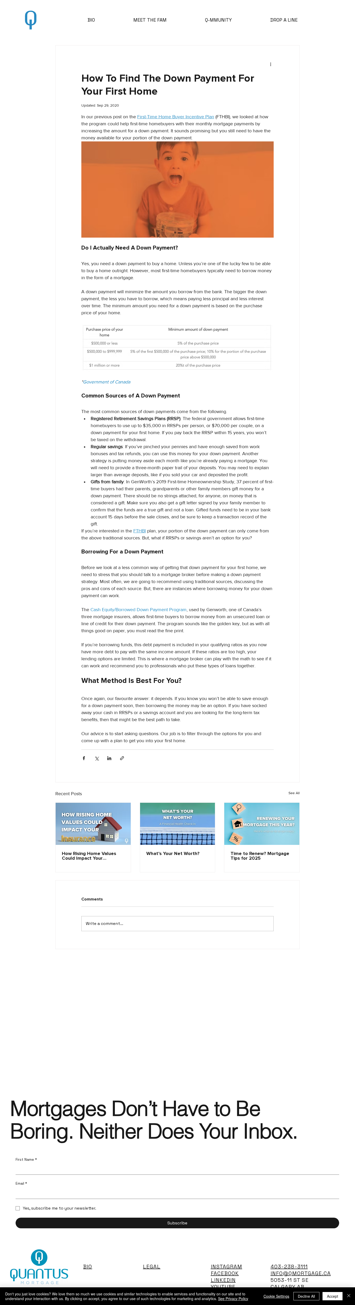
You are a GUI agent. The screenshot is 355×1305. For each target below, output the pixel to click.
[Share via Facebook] (83, 758)
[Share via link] (122, 758)
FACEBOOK (225, 1273)
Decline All (306, 1296)
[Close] (349, 1296)
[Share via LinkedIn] (109, 758)
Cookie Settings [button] (276, 1296)
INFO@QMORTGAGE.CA (301, 1273)
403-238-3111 (289, 1266)
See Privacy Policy (233, 1298)
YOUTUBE (223, 1286)
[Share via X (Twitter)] (96, 758)
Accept (332, 1296)
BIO (87, 1266)
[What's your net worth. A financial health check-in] (177, 824)
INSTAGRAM (226, 1266)
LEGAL (151, 1266)
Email (21, 1183)
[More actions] (270, 64)
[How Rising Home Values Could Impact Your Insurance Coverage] (93, 824)
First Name (26, 1159)
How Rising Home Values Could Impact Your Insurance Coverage (89, 856)
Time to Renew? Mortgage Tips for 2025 (260, 856)
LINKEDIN (223, 1280)
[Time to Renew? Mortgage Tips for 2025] (261, 824)
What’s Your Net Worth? (173, 853)
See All (294, 793)
